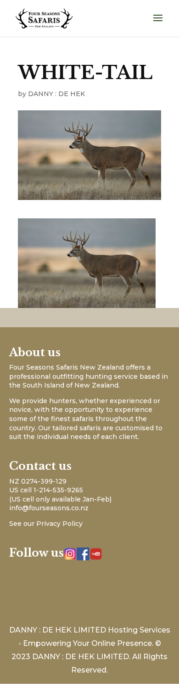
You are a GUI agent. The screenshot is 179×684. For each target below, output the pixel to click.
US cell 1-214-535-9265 (46, 490)
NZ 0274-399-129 (38, 481)
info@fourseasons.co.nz (49, 508)
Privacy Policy (59, 523)
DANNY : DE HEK (56, 94)
